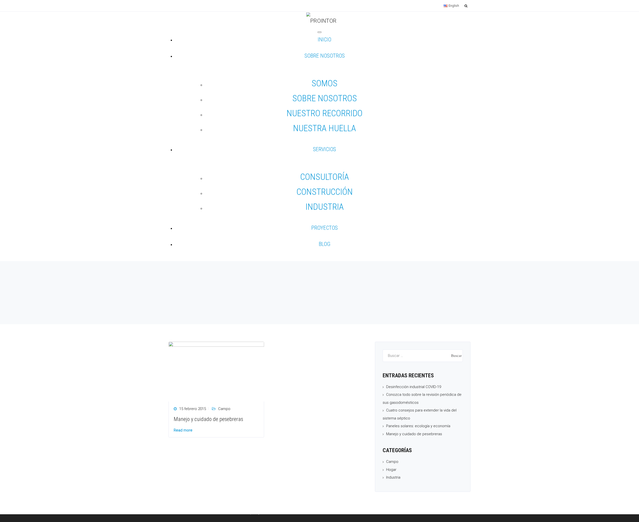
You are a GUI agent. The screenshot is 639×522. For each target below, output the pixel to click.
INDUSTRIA (325, 207)
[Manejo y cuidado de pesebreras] (216, 371)
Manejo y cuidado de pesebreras (208, 419)
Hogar (391, 469)
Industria (393, 477)
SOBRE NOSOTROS (325, 56)
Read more (183, 430)
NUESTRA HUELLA (324, 128)
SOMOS (324, 83)
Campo (224, 409)
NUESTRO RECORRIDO (324, 113)
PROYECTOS (324, 228)
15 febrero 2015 (192, 409)
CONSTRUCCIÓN (325, 192)
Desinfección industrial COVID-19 (413, 387)
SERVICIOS (324, 150)
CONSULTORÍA (324, 177)
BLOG (324, 244)
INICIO (324, 40)
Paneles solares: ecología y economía (418, 426)
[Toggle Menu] (319, 32)
